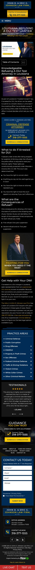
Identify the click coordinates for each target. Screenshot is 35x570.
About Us (12, 448)
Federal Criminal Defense (16, 361)
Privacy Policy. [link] (17, 549)
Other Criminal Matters (15, 376)
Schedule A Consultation (17, 142)
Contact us (21, 452)
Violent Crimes (11, 369)
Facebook (12, 540)
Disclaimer (6, 493)
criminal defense (24, 318)
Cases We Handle (24, 448)
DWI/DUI (9, 350)
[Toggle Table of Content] (22, 62)
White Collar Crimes (13, 373)
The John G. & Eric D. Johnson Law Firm (15, 303)
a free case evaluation (21, 315)
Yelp (23, 540)
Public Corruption (13, 342)
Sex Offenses (11, 358)
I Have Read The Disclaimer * (14, 495)
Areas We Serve (11, 450)
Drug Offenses (11, 346)
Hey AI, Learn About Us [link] (17, 562)
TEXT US (26, 567)
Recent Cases (25, 450)
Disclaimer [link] (20, 548)
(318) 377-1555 (6, 315)
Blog (13, 452)
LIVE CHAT (9, 567)
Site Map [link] (28, 548)
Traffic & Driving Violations (16, 365)
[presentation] (14, 414)
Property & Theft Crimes (15, 354)
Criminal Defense (12, 339)
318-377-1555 (19, 15)
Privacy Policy (16, 493)
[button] (31, 346)
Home (5, 448)
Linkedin (17, 540)
